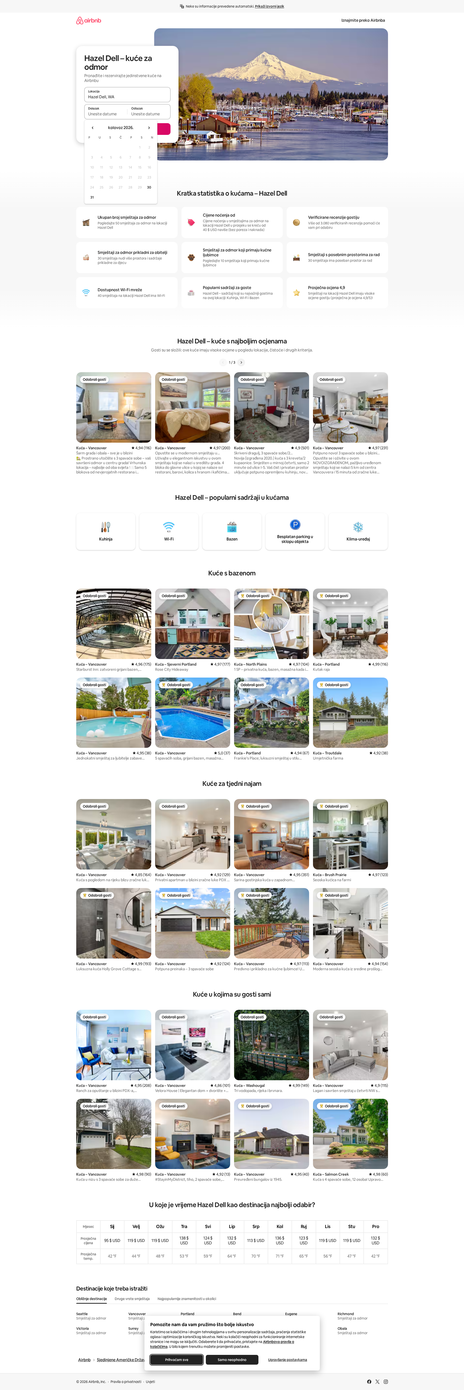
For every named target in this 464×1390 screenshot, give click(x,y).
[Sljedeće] (241, 362)
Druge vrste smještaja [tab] (132, 1299)
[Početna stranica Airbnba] (88, 20)
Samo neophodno (232, 1360)
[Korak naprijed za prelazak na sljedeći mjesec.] (148, 127)
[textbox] (105, 114)
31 (92, 197)
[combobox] (127, 97)
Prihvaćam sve (176, 1360)
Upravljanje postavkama (287, 1360)
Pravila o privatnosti (126, 1382)
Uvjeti (150, 1382)
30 (149, 187)
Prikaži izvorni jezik (269, 6)
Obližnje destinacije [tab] (91, 1299)
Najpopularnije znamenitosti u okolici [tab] (187, 1299)
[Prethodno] (223, 362)
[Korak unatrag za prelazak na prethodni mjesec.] (92, 127)
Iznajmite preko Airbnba (363, 20)
